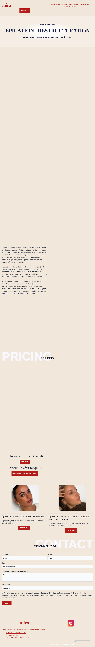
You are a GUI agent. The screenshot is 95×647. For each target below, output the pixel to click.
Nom (50, 555)
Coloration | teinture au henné (24, 473)
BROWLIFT (24, 461)
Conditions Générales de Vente (17, 638)
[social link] (71, 623)
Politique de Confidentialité (16, 633)
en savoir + (24, 528)
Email (4, 563)
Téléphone (6, 585)
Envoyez (7, 603)
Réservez (24, 10)
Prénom (5, 555)
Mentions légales (12, 635)
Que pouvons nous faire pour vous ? (15, 571)
